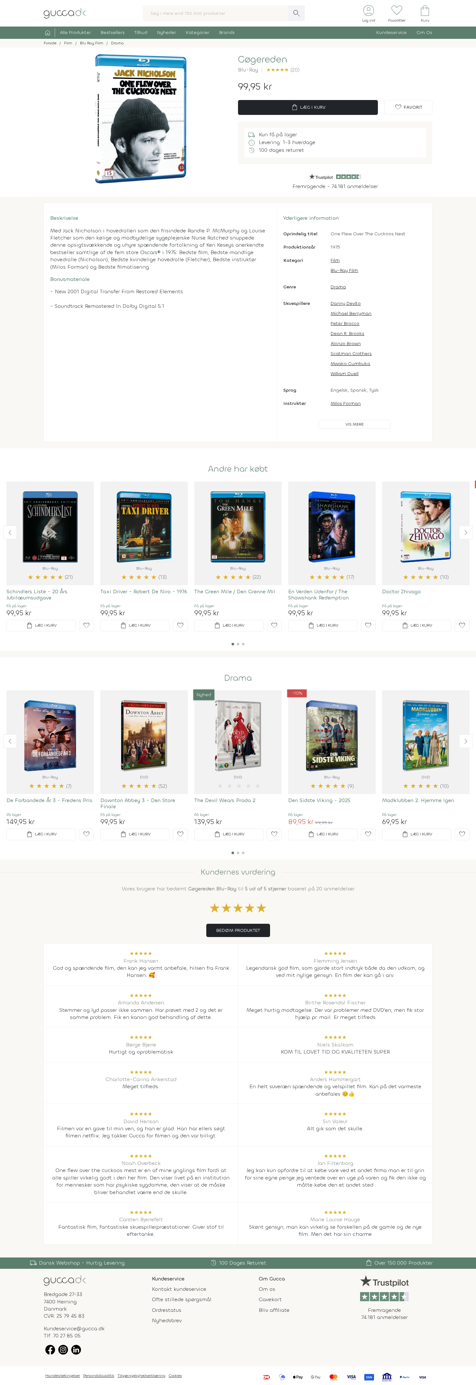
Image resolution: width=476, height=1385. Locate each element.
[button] (10, 532)
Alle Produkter (75, 32)
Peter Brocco (345, 323)
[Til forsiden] (65, 12)
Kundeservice (391, 32)
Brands (227, 32)
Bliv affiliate (274, 1310)
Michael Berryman (351, 313)
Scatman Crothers (351, 354)
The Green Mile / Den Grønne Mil (234, 591)
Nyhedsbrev (167, 1320)
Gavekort (270, 1299)
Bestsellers (113, 32)
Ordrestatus (166, 1310)
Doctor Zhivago (401, 591)
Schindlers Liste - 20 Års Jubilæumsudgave (36, 594)
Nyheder (166, 32)
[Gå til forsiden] (65, 1280)
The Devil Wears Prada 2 (224, 800)
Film (335, 260)
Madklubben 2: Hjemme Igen (418, 800)
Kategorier (198, 32)
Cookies (175, 1375)
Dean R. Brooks (347, 333)
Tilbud (140, 32)
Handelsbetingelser (62, 1375)
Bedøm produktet (238, 930)
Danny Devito (346, 303)
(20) (283, 69)
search (296, 13)
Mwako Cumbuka (350, 364)
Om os (267, 1289)
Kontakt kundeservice (179, 1289)
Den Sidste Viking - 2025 (319, 800)
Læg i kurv (308, 107)
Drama (338, 287)
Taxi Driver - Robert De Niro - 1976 (143, 591)
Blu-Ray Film (344, 270)
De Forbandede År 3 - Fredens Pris (49, 800)
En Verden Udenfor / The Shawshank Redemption (318, 594)
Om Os (424, 32)
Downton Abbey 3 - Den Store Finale (137, 803)
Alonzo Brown (346, 344)
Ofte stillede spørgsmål (181, 1299)
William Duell (344, 374)
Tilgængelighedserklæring (141, 1375)
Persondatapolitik (98, 1375)
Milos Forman (346, 403)
